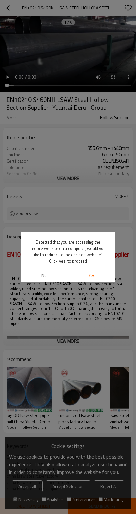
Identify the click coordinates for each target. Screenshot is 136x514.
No (44, 275)
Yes (92, 275)
